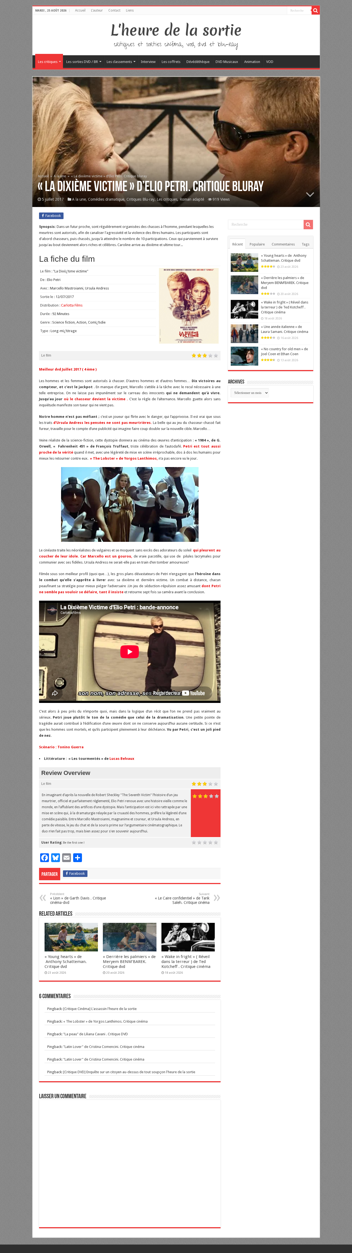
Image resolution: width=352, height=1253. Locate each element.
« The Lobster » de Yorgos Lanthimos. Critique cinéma (105, 1021)
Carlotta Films (71, 305)
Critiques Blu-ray (141, 199)
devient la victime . (110, 399)
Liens (130, 10)
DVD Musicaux (227, 62)
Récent (237, 244)
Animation (252, 62)
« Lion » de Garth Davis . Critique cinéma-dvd (78, 898)
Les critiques (47, 62)
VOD (269, 62)
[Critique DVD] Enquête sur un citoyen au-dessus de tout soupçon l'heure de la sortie (129, 1072)
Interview (148, 62)
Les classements (119, 62)
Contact (114, 10)
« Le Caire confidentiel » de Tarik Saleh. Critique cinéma (182, 898)
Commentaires (283, 244)
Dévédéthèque (198, 62)
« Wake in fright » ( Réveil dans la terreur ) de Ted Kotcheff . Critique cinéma (185, 961)
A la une (60, 176)
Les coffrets (171, 62)
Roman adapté (192, 199)
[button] (130, 504)
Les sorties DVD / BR (82, 62)
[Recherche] (316, 10)
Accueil (80, 10)
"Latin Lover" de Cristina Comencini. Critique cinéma (103, 1047)
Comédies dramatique (106, 199)
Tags (305, 244)
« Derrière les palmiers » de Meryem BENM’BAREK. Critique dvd (129, 961)
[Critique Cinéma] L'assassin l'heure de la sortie (100, 1009)
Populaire (257, 244)
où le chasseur (76, 399)
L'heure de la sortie (176, 30)
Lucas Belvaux (121, 759)
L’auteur (97, 10)
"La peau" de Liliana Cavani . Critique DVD (95, 1034)
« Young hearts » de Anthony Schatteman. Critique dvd (66, 961)
